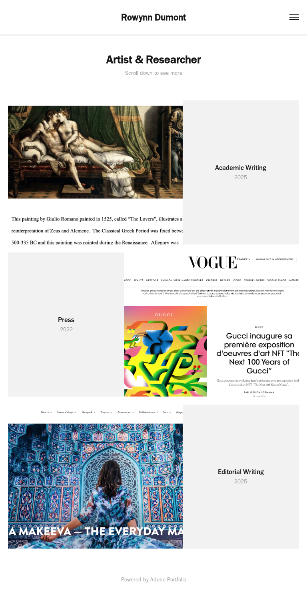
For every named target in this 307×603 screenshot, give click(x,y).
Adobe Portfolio (168, 579)
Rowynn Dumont (153, 17)
